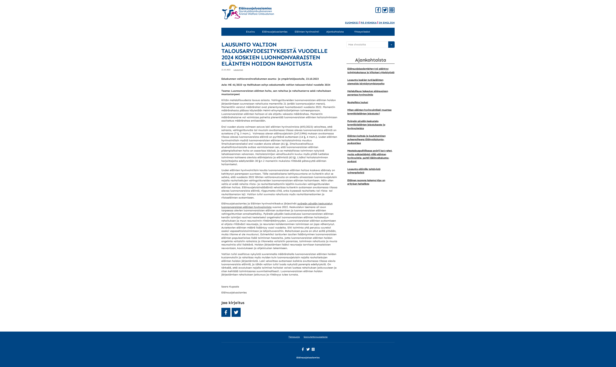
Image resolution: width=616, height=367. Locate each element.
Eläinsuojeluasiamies (274, 31)
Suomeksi (352, 22)
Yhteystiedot (362, 31)
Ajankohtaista (335, 31)
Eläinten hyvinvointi (307, 31)
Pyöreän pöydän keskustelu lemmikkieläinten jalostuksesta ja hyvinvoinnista (366, 125)
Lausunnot (238, 70)
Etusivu (250, 31)
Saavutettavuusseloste (316, 337)
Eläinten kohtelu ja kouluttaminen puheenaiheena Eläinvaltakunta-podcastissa (366, 139)
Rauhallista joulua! (357, 102)
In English (387, 22)
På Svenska (369, 22)
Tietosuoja (294, 337)
